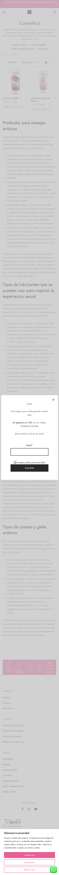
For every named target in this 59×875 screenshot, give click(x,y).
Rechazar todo (29, 869)
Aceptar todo (29, 855)
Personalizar (30, 862)
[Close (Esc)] (53, 399)
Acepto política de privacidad (31, 462)
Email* (29, 445)
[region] (29, 852)
